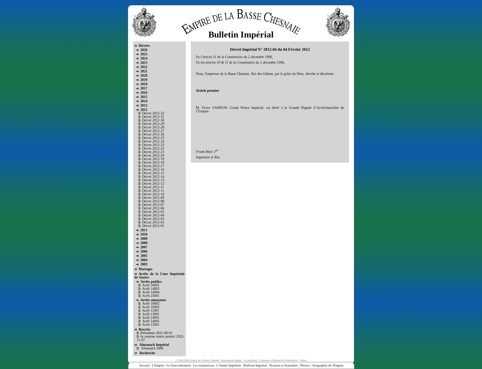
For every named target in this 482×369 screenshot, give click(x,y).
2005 (143, 256)
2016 (143, 93)
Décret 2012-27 (153, 131)
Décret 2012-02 (153, 222)
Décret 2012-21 (153, 152)
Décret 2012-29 (153, 124)
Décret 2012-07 (153, 205)
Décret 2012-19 (153, 159)
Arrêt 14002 (150, 321)
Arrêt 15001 (150, 325)
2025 (143, 54)
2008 (143, 243)
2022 (143, 67)
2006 (143, 251)
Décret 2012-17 (153, 166)
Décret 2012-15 (153, 173)
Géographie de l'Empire (328, 365)
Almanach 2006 (152, 348)
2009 (143, 239)
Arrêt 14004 (150, 292)
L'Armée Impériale (228, 365)
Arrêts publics (151, 282)
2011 (143, 230)
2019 (143, 80)
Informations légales (231, 360)
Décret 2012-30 (153, 120)
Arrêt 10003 (150, 307)
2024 (143, 58)
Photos (305, 365)
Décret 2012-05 (153, 212)
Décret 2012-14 (153, 176)
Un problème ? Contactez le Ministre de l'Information (271, 360)
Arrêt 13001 (150, 314)
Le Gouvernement (178, 365)
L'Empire (158, 365)
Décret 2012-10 (153, 194)
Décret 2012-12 (153, 184)
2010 (143, 234)
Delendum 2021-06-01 (156, 333)
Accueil (144, 365)
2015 (143, 97)
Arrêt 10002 (150, 303)
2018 (143, 84)
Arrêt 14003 (150, 289)
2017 (143, 88)
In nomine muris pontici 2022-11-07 (161, 338)
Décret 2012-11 (153, 187)
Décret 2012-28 (153, 127)
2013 (143, 105)
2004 (143, 260)
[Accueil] (239, 19)
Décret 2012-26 (153, 134)
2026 (143, 50)
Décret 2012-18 (153, 162)
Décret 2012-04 (153, 215)
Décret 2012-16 (153, 169)
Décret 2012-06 (153, 208)
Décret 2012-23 (153, 145)
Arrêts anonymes (153, 300)
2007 (143, 247)
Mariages (145, 269)
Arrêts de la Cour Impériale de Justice (159, 275)
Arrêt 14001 (150, 317)
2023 (143, 63)
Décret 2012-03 (153, 219)
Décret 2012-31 (153, 117)
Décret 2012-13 (153, 180)
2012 (143, 110)
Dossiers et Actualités (283, 365)
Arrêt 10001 (150, 285)
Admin (303, 360)
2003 (143, 264)
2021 (143, 71)
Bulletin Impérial (255, 365)
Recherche (147, 353)
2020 (143, 75)
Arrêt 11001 (150, 310)
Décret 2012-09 (153, 198)
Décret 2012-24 (153, 141)
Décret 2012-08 (153, 201)
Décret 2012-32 (153, 113)
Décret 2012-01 (153, 226)
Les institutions (203, 365)
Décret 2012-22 (153, 148)
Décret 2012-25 (153, 138)
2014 (143, 101)
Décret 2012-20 (153, 155)
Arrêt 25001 (150, 296)
